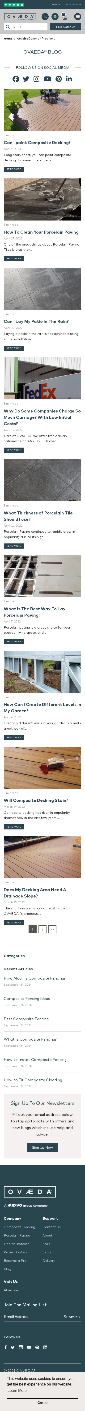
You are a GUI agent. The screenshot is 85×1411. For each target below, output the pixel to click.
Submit (70, 1316)
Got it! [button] (43, 1402)
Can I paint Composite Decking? (37, 142)
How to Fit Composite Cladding (33, 1080)
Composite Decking (19, 1227)
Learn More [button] (17, 1391)
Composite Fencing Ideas (27, 998)
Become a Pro (15, 1261)
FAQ (46, 1244)
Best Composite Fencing (26, 1019)
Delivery (48, 1261)
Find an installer (16, 1244)
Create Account (72, 4)
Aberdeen (11, 1290)
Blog (7, 1269)
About (47, 1235)
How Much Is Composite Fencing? (35, 978)
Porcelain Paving (17, 1235)
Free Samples (65, 27)
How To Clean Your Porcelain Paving (41, 232)
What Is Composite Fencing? (30, 1039)
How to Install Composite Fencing (35, 1059)
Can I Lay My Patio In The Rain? (36, 321)
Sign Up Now (42, 1147)
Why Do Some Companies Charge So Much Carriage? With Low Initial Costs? (42, 417)
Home (8, 38)
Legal (46, 1252)
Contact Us (51, 1227)
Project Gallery (15, 1252)
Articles (22, 38)
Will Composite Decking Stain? (36, 800)
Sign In (55, 4)
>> (52, 929)
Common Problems (41, 38)
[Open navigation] (77, 16)
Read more (14, 169)
